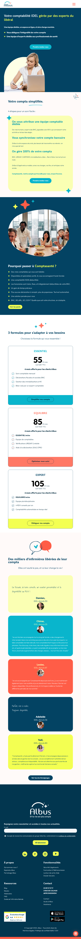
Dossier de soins (49, 876)
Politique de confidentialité (44, 931)
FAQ (5, 896)
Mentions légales (28, 931)
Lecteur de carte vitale (51, 873)
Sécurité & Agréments (51, 867)
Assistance (47, 904)
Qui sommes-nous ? (11, 867)
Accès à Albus (48, 902)
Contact (46, 899)
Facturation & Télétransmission (54, 870)
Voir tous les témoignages (40, 778)
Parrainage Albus (10, 873)
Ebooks (6, 891)
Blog (5, 888)
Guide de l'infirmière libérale (13, 899)
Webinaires (8, 894)
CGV (56, 931)
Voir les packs (15, 307)
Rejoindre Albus (9, 870)
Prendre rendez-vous (40, 47)
